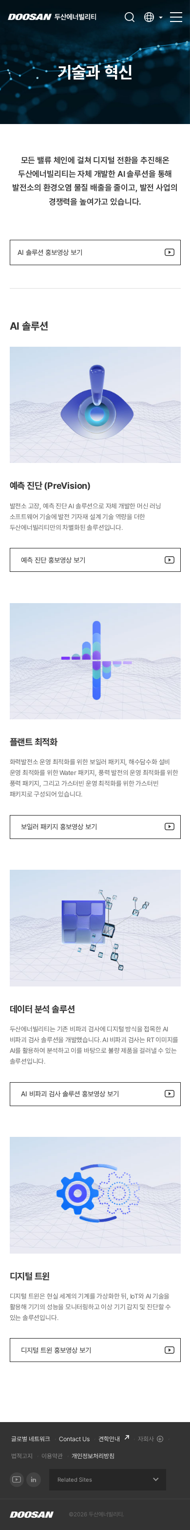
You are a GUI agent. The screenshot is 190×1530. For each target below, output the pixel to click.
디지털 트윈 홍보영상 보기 (56, 1350)
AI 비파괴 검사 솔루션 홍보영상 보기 (70, 1094)
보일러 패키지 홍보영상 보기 (59, 826)
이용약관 (52, 1456)
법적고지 (22, 1456)
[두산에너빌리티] (52, 17)
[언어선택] (153, 17)
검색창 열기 (129, 17)
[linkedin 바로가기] (33, 1479)
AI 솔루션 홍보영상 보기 (50, 252)
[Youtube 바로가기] (17, 1479)
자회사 (146, 1439)
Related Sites (74, 1479)
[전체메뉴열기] (176, 12)
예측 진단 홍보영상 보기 (53, 560)
